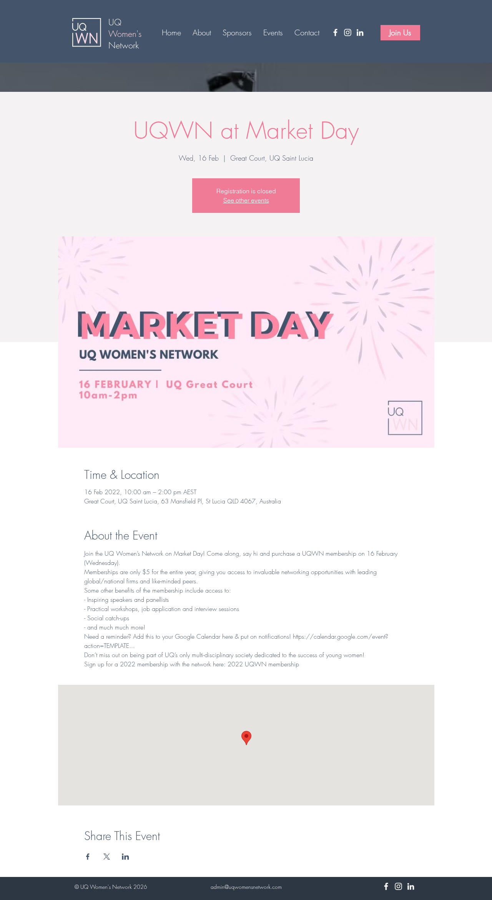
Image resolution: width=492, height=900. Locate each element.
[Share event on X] (106, 857)
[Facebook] (335, 32)
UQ (116, 22)
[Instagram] (347, 32)
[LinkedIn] (360, 32)
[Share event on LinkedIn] (125, 857)
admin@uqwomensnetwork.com (246, 886)
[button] (202, 32)
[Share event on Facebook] (87, 857)
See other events (246, 200)
